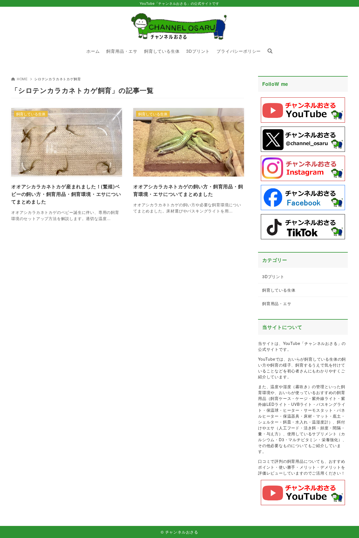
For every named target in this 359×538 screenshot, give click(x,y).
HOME (22, 78)
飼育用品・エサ (276, 303)
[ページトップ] (346, 525)
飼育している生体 (278, 290)
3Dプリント (273, 276)
